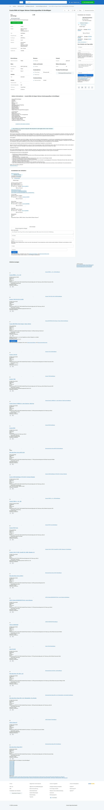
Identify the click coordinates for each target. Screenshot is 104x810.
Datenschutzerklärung (34, 788)
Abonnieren (13, 341)
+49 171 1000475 (25, 186)
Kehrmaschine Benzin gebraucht (27, 777)
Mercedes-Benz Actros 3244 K (16, 575)
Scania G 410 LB (13, 354)
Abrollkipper (23, 33)
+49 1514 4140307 (25, 196)
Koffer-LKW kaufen (51, 777)
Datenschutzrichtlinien (33, 253)
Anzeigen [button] (20, 186)
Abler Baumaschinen (15, 173)
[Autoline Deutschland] (14, 2)
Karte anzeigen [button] (32, 226)
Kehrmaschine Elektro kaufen (15, 776)
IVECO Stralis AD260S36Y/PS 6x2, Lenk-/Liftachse (20, 600)
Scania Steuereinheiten (81, 264)
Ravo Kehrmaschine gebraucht (27, 776)
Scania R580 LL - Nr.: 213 (15, 275)
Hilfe (10, 788)
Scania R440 (12, 428)
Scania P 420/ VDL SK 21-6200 (16, 299)
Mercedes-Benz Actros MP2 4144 (17, 452)
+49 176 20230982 (25, 203)
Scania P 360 (12, 379)
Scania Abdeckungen (90, 264)
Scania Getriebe (89, 265)
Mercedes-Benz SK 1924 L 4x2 (16, 673)
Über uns (11, 786)
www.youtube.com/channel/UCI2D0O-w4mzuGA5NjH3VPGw (22, 192)
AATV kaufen (52, 776)
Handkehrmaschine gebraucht (15, 777)
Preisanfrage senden (16, 18)
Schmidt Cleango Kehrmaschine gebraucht (41, 776)
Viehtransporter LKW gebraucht (61, 777)
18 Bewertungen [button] (17, 178)
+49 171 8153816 (25, 210)
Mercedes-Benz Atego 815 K (15, 747)
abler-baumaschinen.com (16, 189)
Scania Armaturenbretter (81, 265)
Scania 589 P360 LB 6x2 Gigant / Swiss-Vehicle (20, 323)
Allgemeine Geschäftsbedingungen (36, 786)
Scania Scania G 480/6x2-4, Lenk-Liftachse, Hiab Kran (21, 403)
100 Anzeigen (18, 175)
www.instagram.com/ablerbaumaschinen (19, 191)
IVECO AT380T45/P (13, 624)
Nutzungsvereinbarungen (44, 253)
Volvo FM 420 (12, 649)
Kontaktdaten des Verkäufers (15, 790)
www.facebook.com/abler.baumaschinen (19, 190)
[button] (65, 10)
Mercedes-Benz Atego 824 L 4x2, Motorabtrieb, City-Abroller (23, 698)
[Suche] (26, 2)
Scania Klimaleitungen (80, 266)
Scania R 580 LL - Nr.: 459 (15, 501)
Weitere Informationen (82, 42)
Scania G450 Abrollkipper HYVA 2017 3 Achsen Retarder (22, 477)
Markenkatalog (32, 794)
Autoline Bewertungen (34, 792)
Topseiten (31, 796)
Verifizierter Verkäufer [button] (17, 174)
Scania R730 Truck (13, 527)
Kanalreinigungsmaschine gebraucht (41, 777)
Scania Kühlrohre (88, 266)
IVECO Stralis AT (13, 722)
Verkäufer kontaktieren (16, 22)
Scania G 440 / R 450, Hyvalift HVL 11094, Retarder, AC (22, 552)
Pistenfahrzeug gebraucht (59, 776)
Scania (22, 26)
